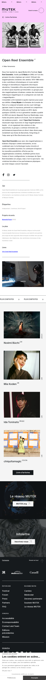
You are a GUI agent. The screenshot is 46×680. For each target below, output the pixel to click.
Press (4, 598)
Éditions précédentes (8, 631)
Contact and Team (10, 626)
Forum (5, 594)
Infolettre (6, 648)
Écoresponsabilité (10, 622)
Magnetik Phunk (7, 219)
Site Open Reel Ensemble (10, 251)
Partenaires (5, 560)
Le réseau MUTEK (32, 606)
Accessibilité (8, 618)
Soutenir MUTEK (31, 602)
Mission (5, 636)
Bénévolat (29, 594)
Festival (5, 590)
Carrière (28, 590)
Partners (6, 602)
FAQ (4, 606)
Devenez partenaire (33, 598)
